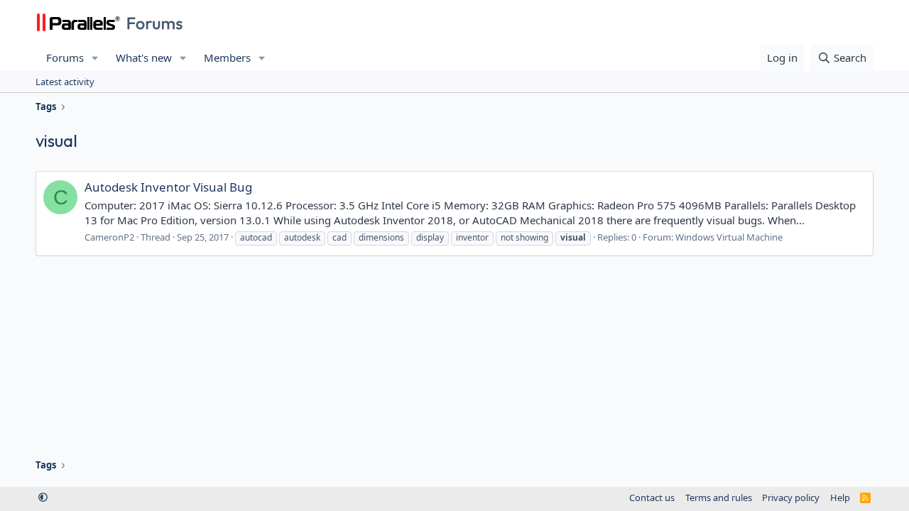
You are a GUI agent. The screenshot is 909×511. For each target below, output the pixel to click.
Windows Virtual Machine (729, 237)
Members (227, 57)
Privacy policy (791, 497)
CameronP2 (109, 237)
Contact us (652, 497)
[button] (95, 58)
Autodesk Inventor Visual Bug (168, 187)
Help (840, 497)
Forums (65, 57)
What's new (144, 57)
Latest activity (65, 81)
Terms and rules (718, 497)
